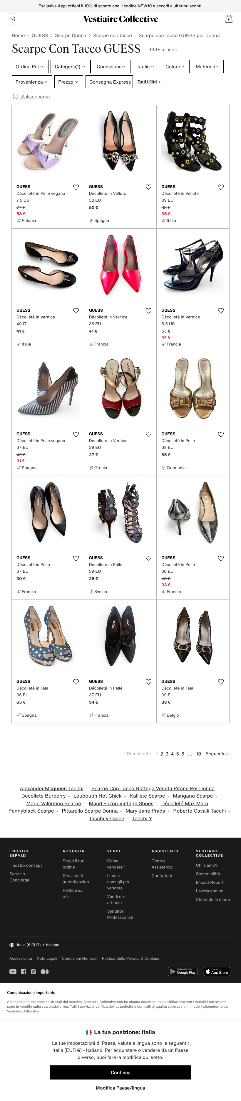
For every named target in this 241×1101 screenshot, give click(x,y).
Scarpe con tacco (112, 35)
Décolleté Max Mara (184, 803)
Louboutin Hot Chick (97, 796)
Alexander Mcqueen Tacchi (51, 788)
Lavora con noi (210, 891)
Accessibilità (20, 958)
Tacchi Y (142, 818)
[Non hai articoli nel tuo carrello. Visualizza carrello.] (229, 19)
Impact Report (210, 882)
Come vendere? (116, 864)
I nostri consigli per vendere (118, 882)
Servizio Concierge (19, 877)
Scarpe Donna (70, 35)
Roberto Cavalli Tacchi (199, 811)
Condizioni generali (79, 958)
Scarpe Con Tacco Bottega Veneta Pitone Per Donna (153, 788)
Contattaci (162, 876)
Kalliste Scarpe (147, 796)
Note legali (47, 958)
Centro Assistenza (162, 864)
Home (18, 35)
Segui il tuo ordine (73, 864)
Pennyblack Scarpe (31, 811)
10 (198, 753)
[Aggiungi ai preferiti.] (76, 187)
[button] (229, 19)
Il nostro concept (25, 865)
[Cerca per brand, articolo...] (12, 18)
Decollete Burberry (43, 796)
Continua (120, 1072)
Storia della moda (213, 899)
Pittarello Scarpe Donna (90, 811)
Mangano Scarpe (193, 796)
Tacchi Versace (106, 818)
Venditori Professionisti (120, 914)
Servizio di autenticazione (77, 879)
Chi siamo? (206, 865)
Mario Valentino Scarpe (53, 803)
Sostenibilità (208, 874)
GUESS (39, 35)
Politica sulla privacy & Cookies (130, 958)
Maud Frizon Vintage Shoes (121, 803)
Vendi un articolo (115, 900)
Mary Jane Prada (145, 811)
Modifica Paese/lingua (120, 1087)
